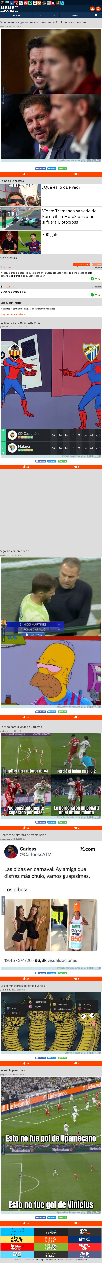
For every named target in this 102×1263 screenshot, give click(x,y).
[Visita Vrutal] (85, 1247)
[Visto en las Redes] (12, 3)
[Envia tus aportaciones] (96, 15)
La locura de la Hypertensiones (20, 322)
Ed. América (51, 1259)
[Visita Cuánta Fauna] (51, 1239)
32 (27, 979)
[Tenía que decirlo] (53, 3)
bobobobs (7, 990)
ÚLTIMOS (16, 15)
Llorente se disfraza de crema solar (23, 835)
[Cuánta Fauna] (39, 3)
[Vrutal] (26, 3)
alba (4, 555)
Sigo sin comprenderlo (14, 551)
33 (27, 467)
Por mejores (96, 264)
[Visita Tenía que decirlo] (17, 1247)
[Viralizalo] (62, 3)
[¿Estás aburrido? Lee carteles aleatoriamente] (54, 15)
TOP (40, 15)
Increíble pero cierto (13, 1070)
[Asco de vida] (3, 3)
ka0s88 (8, 268)
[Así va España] (16, 3)
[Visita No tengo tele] (85, 1254)
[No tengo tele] (44, 3)
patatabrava (7, 1075)
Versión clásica (81, 1259)
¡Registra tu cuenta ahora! (13, 314)
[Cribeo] (30, 3)
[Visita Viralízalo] (17, 1232)
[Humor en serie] (35, 3)
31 (27, 174)
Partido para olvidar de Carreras (21, 727)
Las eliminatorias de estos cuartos (22, 985)
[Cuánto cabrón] (21, 3)
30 (27, 828)
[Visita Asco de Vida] (85, 1232)
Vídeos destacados (65, 1259)
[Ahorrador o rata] (58, 3)
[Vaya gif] (49, 3)
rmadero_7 (10, 287)
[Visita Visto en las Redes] (85, 1239)
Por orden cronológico (82, 264)
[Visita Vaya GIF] (17, 1254)
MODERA (75, 15)
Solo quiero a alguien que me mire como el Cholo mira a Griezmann (44, 22)
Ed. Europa (40, 1259)
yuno (5, 26)
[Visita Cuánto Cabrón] (51, 1247)
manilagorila (7, 839)
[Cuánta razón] (7, 3)
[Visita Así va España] (17, 1239)
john (4, 731)
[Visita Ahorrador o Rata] (51, 1254)
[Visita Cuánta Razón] (51, 1232)
